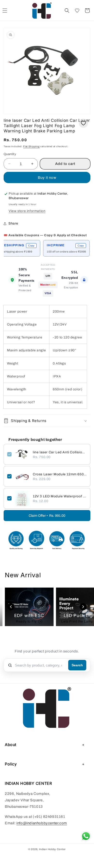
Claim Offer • (47, 515)
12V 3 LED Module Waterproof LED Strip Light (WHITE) (60, 496)
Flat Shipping (31, 146)
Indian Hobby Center (52, 849)
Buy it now (47, 178)
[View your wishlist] (77, 10)
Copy (26, 245)
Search (77, 665)
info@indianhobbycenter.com (41, 823)
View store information (27, 211)
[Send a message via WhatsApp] (86, 836)
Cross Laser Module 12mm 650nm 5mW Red (60, 474)
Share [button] (13, 223)
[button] (67, 10)
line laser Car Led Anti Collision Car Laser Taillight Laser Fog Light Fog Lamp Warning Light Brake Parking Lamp (60, 452)
